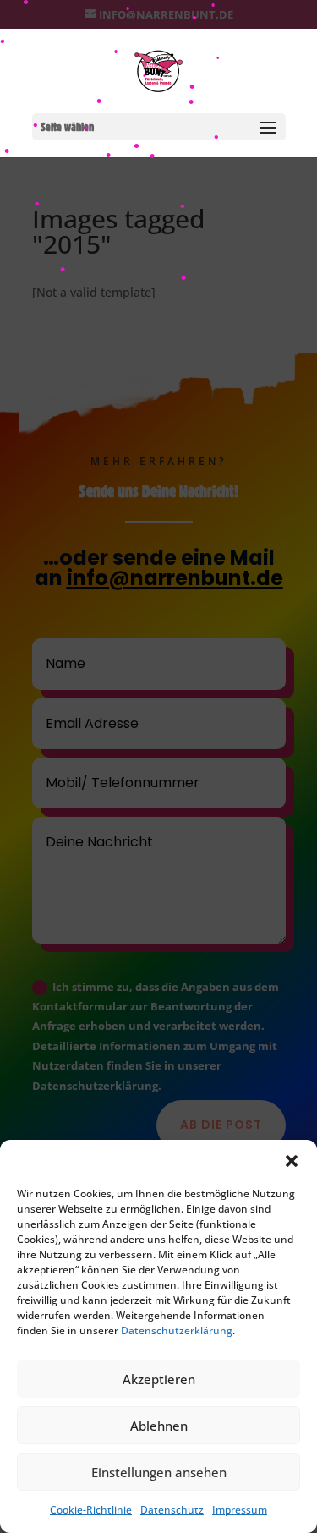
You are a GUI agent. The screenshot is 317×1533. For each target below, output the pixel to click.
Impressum (239, 1510)
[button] (291, 1160)
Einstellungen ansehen (159, 1472)
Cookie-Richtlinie (91, 1510)
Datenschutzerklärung (176, 1330)
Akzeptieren (159, 1379)
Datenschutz (172, 1510)
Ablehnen (159, 1425)
